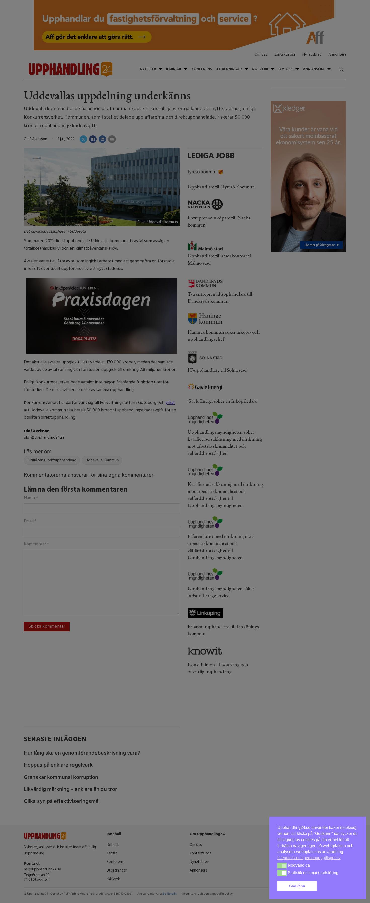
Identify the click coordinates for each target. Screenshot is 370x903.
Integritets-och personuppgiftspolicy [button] (309, 858)
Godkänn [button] (297, 886)
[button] (338, 886)
